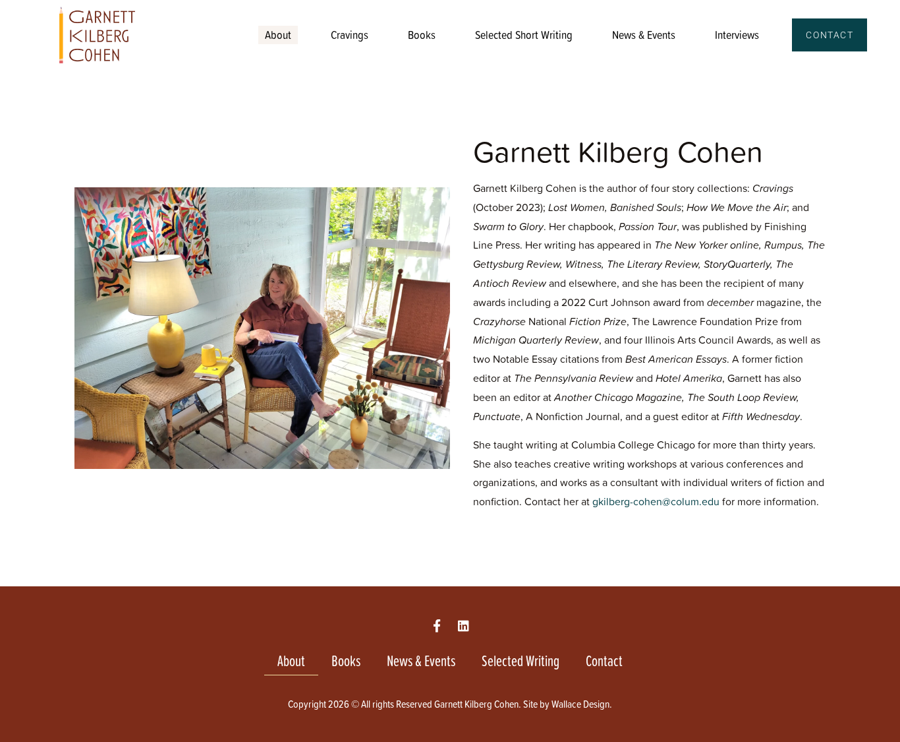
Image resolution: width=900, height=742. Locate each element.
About (278, 34)
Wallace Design (580, 703)
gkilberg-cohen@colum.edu (655, 501)
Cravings (349, 34)
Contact (604, 660)
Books (422, 34)
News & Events (643, 34)
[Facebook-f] (436, 625)
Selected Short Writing (524, 34)
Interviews (737, 34)
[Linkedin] (463, 625)
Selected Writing (520, 660)
